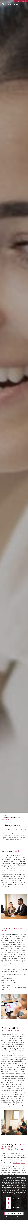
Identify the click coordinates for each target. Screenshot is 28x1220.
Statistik (15, 1203)
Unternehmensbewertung (10, 817)
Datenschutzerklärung (12, 1189)
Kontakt (23, 1)
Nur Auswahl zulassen (14, 1217)
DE (16, 1)
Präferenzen (17, 1207)
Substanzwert (6, 819)
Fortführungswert (19, 1163)
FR (18, 1)
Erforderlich (16, 1199)
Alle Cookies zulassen (14, 1213)
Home (3, 815)
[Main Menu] (24, 4)
